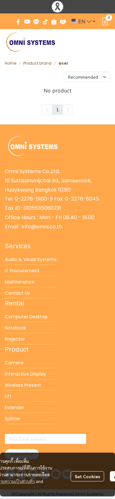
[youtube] (27, 21)
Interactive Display (25, 374)
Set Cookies (87, 476)
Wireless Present (23, 385)
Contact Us (17, 293)
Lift (8, 396)
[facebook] (18, 21)
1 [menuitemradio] (57, 109)
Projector (15, 339)
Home (10, 63)
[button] (83, 21)
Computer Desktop (26, 316)
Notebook (15, 328)
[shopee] (54, 21)
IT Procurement (22, 270)
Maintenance (19, 282)
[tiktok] (45, 21)
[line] (36, 21)
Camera (14, 363)
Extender (14, 407)
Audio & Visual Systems (31, 259)
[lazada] (63, 21)
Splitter (12, 419)
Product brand (37, 63)
